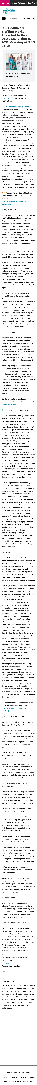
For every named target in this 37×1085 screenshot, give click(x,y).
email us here (7, 963)
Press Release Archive (22, 1073)
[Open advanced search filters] (28, 18)
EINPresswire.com (9, 98)
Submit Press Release (10, 1077)
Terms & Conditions (27, 1077)
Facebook (5, 972)
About (9, 1073)
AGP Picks (5, 3)
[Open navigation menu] (4, 18)
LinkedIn (5, 969)
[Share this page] (34, 18)
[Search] (24, 18)
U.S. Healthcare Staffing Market (17, 107)
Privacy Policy (28, 1082)
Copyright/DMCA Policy (12, 1082)
